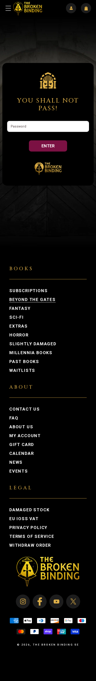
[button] (8, 8)
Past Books (24, 362)
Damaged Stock (29, 510)
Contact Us (24, 409)
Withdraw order (30, 545)
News (16, 462)
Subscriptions (28, 291)
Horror (19, 335)
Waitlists (22, 370)
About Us (21, 427)
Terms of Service (31, 536)
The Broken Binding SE (56, 644)
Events (18, 471)
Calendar (21, 453)
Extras (18, 326)
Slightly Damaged (32, 344)
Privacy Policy (28, 527)
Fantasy (20, 308)
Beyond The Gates (32, 299)
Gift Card (21, 444)
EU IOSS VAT (24, 519)
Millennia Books (30, 353)
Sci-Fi (16, 317)
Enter (48, 145)
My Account (29, 436)
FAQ (13, 418)
